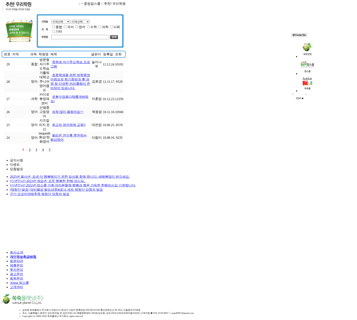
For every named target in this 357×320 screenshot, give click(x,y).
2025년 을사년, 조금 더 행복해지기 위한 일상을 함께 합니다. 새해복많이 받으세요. (70, 176)
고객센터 (16, 287)
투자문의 (16, 269)
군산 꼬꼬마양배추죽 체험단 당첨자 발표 (39, 194)
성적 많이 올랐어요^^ (67, 112)
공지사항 (16, 160)
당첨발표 (16, 169)
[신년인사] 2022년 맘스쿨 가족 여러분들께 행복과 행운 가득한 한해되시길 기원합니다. (73, 185)
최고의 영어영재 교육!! (69, 125)
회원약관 (16, 261)
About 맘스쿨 (19, 282)
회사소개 (16, 252)
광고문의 (16, 274)
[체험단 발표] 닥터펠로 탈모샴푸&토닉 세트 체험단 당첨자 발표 (56, 189)
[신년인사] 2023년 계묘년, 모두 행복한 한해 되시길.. (48, 181)
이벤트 (15, 164)
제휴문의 (16, 265)
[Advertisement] (25, 223)
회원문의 (16, 278)
